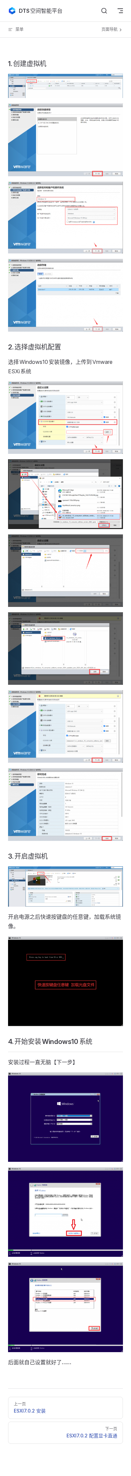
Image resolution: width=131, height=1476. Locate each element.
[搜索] (104, 10)
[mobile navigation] (120, 10)
